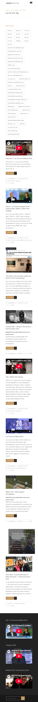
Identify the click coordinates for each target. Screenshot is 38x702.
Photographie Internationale (17, 99)
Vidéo (22, 123)
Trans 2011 (24, 113)
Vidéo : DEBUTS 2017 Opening (14, 377)
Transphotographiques (16, 120)
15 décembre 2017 (12, 237)
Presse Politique (24, 106)
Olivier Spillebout (14, 89)
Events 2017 (12, 240)
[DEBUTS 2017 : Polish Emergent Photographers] (19, 482)
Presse (11, 106)
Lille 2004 (11, 78)
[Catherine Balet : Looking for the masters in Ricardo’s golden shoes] (19, 317)
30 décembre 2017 (12, 178)
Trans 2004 (26, 110)
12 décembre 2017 (12, 408)
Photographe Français (15, 92)
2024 (10, 44)
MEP (10, 85)
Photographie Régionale (16, 103)
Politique (18, 240)
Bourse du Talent (14, 54)
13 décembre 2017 (12, 353)
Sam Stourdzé (13, 110)
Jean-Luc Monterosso (15, 75)
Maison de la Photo (23, 178)
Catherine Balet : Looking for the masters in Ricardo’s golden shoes (18, 328)
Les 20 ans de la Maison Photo (14, 437)
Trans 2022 (12, 116)
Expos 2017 (12, 311)
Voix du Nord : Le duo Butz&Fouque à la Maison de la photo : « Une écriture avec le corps (18, 577)
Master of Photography (16, 82)
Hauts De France (14, 68)
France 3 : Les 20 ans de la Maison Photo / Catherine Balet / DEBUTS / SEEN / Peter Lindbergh (18, 209)
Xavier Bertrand (13, 134)
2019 (26, 40)
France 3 (11, 65)
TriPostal (11, 123)
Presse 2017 (12, 180)
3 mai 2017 (10, 603)
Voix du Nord (13, 130)
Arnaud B (20, 353)
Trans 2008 (12, 113)
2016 (26, 37)
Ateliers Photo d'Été (15, 51)
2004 (18, 30)
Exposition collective (15, 58)
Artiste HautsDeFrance (16, 47)
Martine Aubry (24, 78)
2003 (10, 30)
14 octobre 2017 (17, 543)
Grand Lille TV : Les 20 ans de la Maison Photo (19, 158)
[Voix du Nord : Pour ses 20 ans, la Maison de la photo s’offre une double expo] (19, 260)
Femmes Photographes (15, 61)
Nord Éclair (20, 85)
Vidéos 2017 (18, 180)
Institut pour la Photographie (18, 72)
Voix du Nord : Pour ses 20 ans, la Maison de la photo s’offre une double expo (18, 277)
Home (7, 10)
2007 (27, 30)
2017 (10, 40)
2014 (10, 37)
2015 (18, 37)
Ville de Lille (12, 127)
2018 (18, 40)
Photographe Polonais (15, 96)
